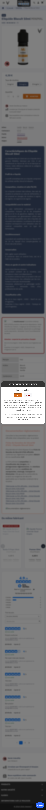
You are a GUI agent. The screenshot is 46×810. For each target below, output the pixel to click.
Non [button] (28, 395)
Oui (17, 395)
